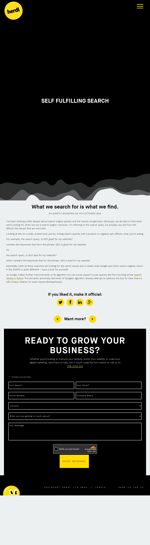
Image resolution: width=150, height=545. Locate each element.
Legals (100, 487)
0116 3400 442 (75, 366)
